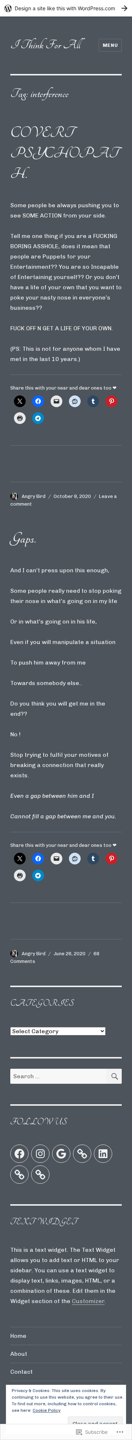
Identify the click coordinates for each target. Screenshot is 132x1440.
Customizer (88, 1301)
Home (18, 1335)
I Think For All (45, 45)
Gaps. (23, 538)
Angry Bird (33, 496)
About (18, 1353)
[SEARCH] (114, 1076)
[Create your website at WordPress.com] (66, 8)
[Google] (61, 1154)
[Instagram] (40, 1154)
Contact (21, 1371)
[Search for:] (58, 1076)
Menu (110, 45)
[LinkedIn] (103, 1154)
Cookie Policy (46, 1410)
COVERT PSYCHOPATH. (64, 153)
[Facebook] (19, 1154)
